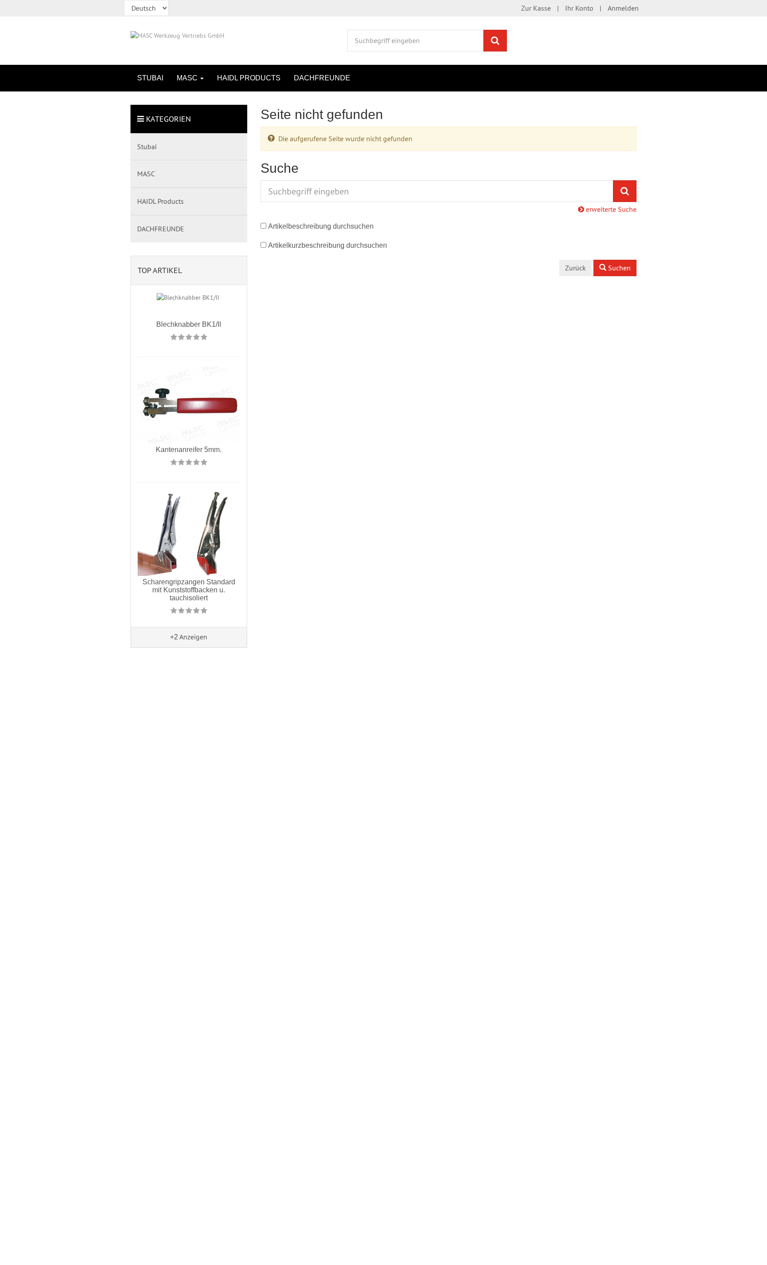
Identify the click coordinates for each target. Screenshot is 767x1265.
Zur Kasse (536, 8)
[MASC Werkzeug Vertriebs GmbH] (177, 34)
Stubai (150, 78)
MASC (188, 78)
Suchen (618, 267)
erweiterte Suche (610, 209)
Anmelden (623, 8)
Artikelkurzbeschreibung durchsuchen (327, 245)
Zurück (575, 267)
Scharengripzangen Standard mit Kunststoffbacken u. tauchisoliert (188, 589)
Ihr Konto (579, 8)
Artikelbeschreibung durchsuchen (321, 226)
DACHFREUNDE (322, 78)
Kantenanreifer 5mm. (188, 449)
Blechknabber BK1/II (188, 324)
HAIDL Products (249, 78)
